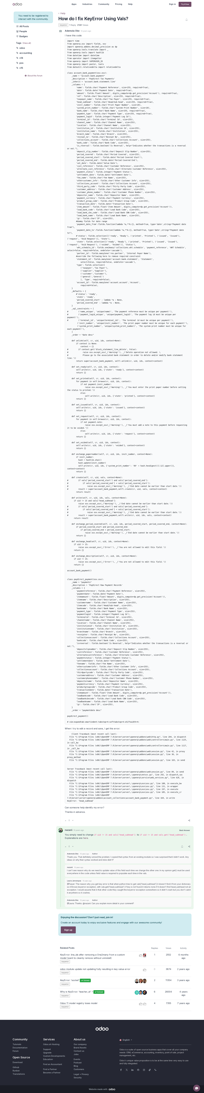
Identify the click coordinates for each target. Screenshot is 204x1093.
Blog (76, 1066)
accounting (25, 53)
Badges (23, 36)
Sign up (68, 930)
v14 (21, 58)
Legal (76, 1074)
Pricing (118, 4)
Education (48, 1059)
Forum (15, 1051)
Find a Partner (50, 1069)
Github (16, 1067)
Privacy (85, 1074)
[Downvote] (73, 820)
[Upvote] (65, 820)
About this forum (34, 75)
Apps (74, 4)
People (23, 31)
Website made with (98, 1089)
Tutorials (17, 1044)
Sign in (172, 4)
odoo (22, 48)
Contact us (79, 1051)
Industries (87, 4)
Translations (19, 1074)
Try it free (185, 4)
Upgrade (47, 1052)
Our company (80, 1044)
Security (78, 1077)
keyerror (63, 25)
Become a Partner (51, 1072)
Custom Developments (54, 1056)
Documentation (20, 1047)
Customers (79, 1069)
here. (86, 838)
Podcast (78, 1062)
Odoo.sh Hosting (51, 1044)
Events (77, 1059)
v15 (21, 68)
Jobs (76, 1054)
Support (47, 1049)
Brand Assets (80, 1047)
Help (130, 4)
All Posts (24, 26)
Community (103, 4)
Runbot (16, 1070)
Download (17, 1062)
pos (21, 63)
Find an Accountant (52, 1064)
